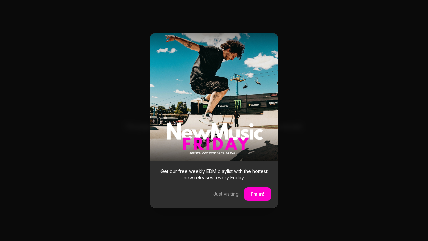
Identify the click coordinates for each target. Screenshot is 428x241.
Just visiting (226, 194)
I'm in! (257, 194)
